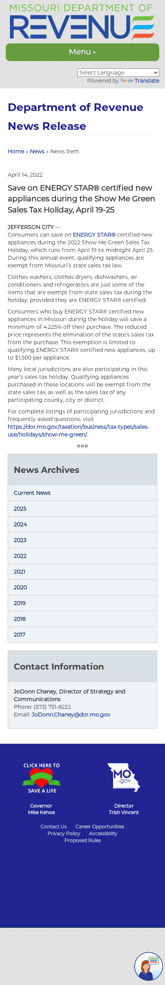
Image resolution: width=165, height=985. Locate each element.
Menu (81, 51)
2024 (20, 524)
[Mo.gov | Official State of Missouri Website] (123, 773)
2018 (20, 618)
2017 (19, 634)
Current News (32, 492)
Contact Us (54, 826)
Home (16, 151)
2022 (20, 555)
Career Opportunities (100, 826)
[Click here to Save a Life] (41, 774)
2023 (20, 540)
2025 (20, 508)
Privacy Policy (64, 833)
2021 (19, 571)
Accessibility (103, 833)
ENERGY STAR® (94, 234)
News (37, 151)
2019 (20, 603)
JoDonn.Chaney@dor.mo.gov (71, 714)
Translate (147, 80)
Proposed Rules (82, 840)
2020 (20, 587)
